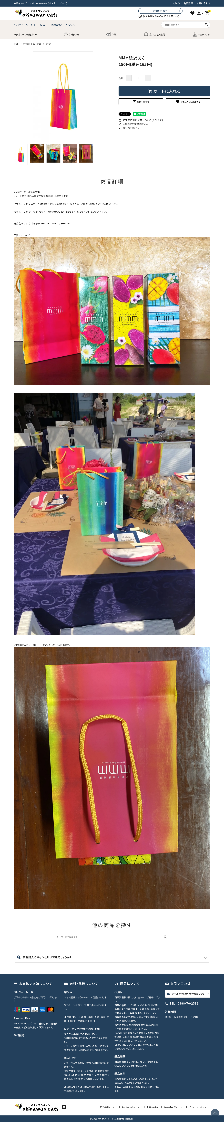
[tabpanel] (63, 97)
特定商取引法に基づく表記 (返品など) (141, 120)
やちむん (70, 24)
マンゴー (43, 24)
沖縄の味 (74, 34)
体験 (114, 34)
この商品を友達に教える (133, 123)
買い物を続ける (129, 127)
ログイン (175, 3)
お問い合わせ (203, 3)
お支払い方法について (132, 1107)
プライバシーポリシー (198, 1107)
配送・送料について (108, 1107)
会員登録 (188, 3)
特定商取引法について (174, 1107)
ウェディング (204, 34)
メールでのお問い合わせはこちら (185, 994)
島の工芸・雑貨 (157, 34)
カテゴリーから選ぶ (24, 34)
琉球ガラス (57, 24)
